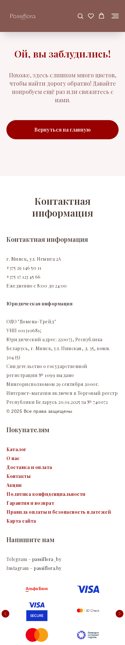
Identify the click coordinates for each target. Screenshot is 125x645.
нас (16, 458)
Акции (14, 485)
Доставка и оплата (29, 467)
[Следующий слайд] (119, 614)
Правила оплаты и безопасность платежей (58, 512)
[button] (80, 16)
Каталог (16, 449)
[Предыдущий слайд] (5, 614)
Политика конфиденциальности (46, 494)
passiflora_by (46, 559)
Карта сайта (21, 521)
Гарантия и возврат (30, 503)
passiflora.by (48, 568)
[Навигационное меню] (115, 16)
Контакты (18, 476)
